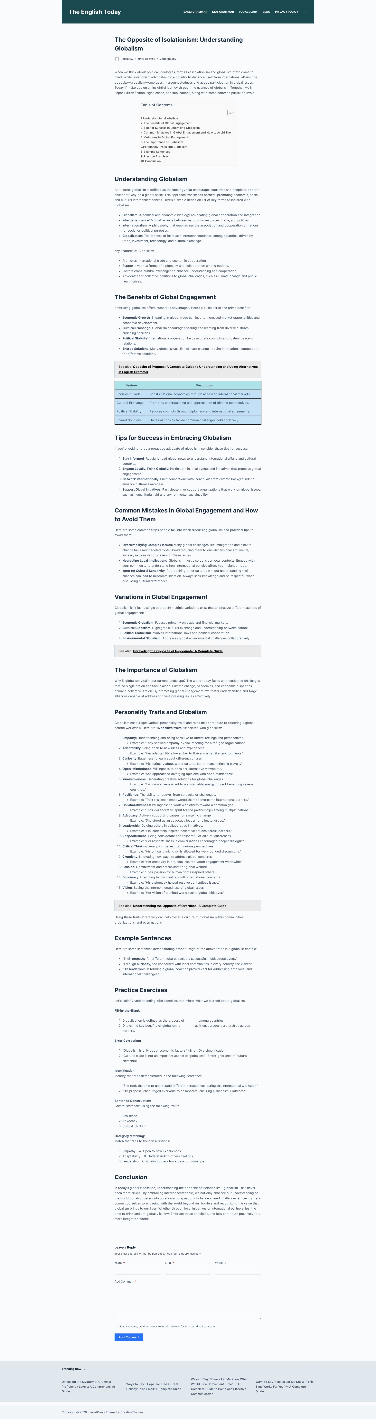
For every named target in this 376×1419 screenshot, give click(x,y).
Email (169, 1263)
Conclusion (153, 161)
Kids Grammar (223, 11)
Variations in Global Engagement (166, 137)
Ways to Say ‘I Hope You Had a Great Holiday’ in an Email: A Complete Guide (153, 1386)
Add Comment (125, 1281)
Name (120, 1263)
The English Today (95, 11)
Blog (266, 11)
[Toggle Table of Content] (228, 112)
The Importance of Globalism (163, 142)
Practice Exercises (156, 156)
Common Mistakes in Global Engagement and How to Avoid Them (188, 132)
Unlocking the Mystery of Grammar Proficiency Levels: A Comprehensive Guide (88, 1386)
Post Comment (128, 1337)
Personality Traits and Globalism (165, 146)
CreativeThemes (131, 1412)
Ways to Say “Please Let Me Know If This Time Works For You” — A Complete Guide (285, 1386)
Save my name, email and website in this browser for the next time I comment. (167, 1326)
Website (220, 1263)
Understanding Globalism (160, 118)
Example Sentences (157, 151)
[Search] (306, 11)
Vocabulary (248, 11)
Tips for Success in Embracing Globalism (172, 127)
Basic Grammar (195, 11)
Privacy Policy (286, 11)
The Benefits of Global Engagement (168, 123)
